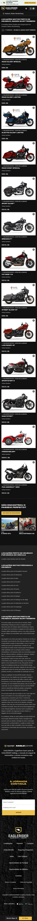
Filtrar (26, 918)
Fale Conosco (22, 856)
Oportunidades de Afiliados (18, 869)
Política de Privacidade (26, 882)
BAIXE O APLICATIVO (30, 2)
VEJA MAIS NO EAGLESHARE (11, 513)
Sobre (12, 856)
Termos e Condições (10, 882)
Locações (30, 843)
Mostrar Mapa (11, 918)
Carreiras (18, 876)
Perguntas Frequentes (25, 850)
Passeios (20, 843)
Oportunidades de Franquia (18, 863)
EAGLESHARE (9, 850)
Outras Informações (18, 888)
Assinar (18, 812)
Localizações (8, 843)
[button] (18, 52)
